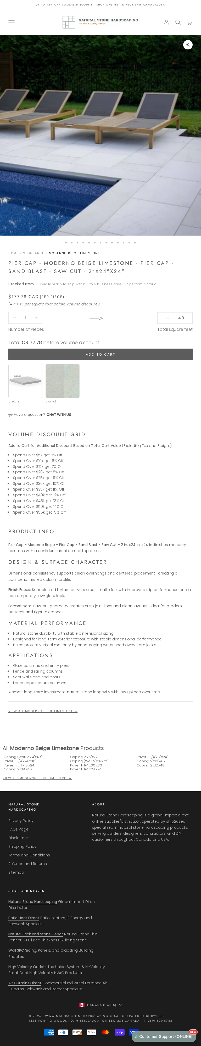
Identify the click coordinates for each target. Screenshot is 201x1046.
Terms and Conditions (29, 855)
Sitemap (16, 872)
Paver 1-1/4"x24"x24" (86, 769)
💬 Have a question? (39, 414)
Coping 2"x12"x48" (151, 765)
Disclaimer (18, 837)
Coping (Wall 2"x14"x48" (23, 757)
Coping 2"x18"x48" (18, 769)
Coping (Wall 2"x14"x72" (89, 761)
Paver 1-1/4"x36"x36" (86, 765)
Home (13, 253)
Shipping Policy (22, 846)
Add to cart (100, 354)
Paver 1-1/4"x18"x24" (19, 765)
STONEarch (34, 253)
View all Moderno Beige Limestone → (42, 711)
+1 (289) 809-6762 (157, 1021)
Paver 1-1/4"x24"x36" (20, 761)
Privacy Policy (21, 820)
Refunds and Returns (27, 863)
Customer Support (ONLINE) (167, 1035)
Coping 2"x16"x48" (151, 761)
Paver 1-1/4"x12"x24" (152, 757)
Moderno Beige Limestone (74, 253)
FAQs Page (18, 829)
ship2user (175, 821)
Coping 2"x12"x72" (84, 757)
